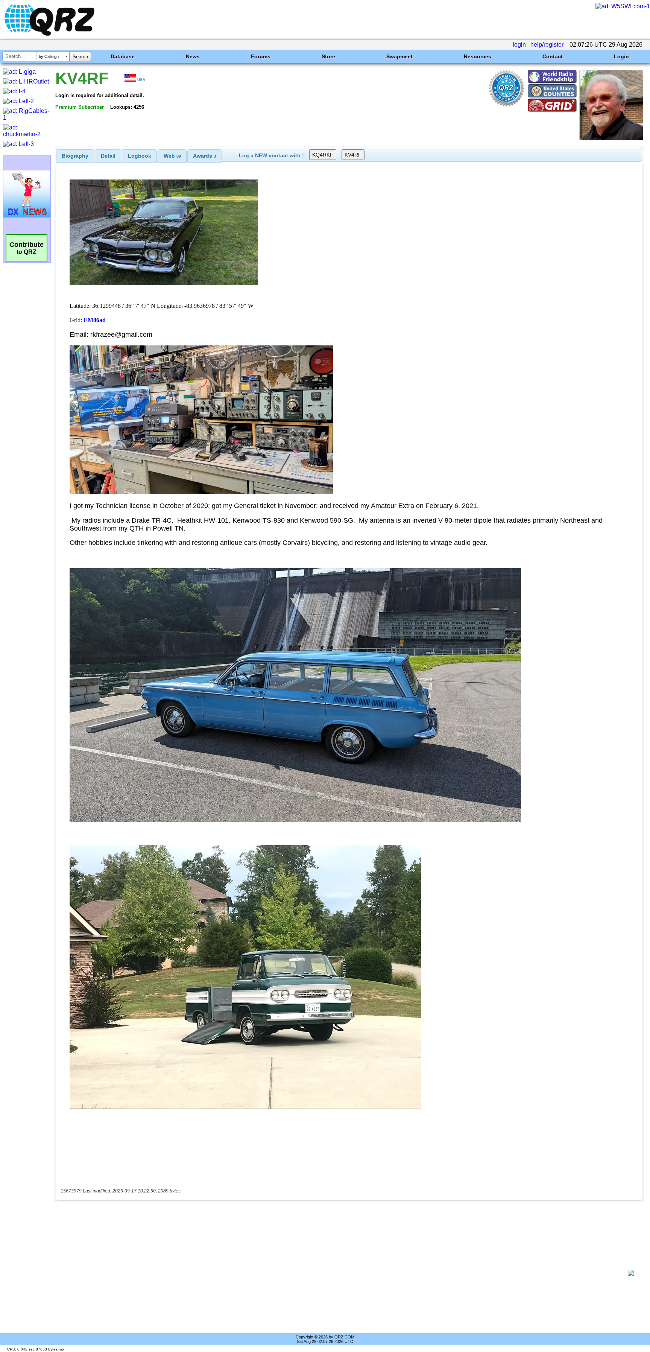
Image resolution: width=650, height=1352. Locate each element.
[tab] (75, 155)
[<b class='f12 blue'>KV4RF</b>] (611, 138)
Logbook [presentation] (139, 156)
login (519, 44)
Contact (552, 56)
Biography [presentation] (75, 156)
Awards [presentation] (204, 156)
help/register (546, 44)
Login (621, 56)
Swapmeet (399, 56)
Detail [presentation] (108, 156)
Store (328, 56)
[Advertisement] (342, 1273)
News (193, 56)
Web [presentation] (172, 156)
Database (123, 56)
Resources (477, 56)
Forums (260, 56)
